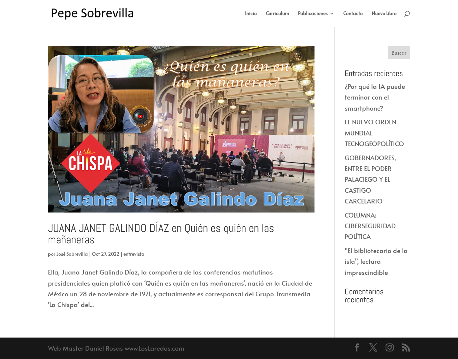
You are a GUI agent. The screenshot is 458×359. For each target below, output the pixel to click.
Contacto (353, 13)
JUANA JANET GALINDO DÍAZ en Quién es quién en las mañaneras (161, 234)
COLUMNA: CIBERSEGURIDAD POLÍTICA (370, 226)
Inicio (251, 13)
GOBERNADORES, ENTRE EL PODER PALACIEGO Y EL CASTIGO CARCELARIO (370, 179)
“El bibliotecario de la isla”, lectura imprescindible (376, 261)
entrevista (134, 254)
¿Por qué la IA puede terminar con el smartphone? (375, 97)
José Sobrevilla (72, 254)
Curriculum (277, 13)
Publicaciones (313, 13)
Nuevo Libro (384, 13)
